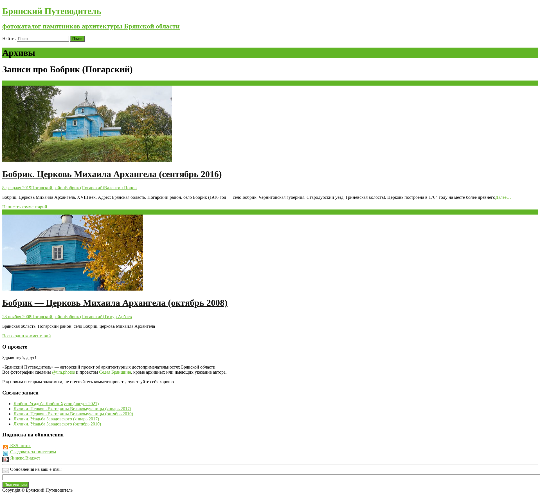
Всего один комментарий (26, 335)
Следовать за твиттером (32, 451)
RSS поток (20, 445)
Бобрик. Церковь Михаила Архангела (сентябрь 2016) (112, 174)
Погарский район (48, 187)
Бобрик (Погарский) (84, 187)
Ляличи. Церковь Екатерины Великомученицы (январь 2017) (72, 408)
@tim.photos (63, 372)
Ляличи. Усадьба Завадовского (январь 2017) (56, 418)
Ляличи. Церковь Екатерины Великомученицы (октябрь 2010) (73, 413)
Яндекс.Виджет (24, 458)
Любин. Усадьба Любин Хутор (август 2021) (56, 403)
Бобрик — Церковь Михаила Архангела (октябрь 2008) (115, 303)
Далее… (503, 197)
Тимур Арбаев (118, 316)
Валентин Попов (120, 187)
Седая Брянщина (115, 372)
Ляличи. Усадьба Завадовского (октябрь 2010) (57, 424)
